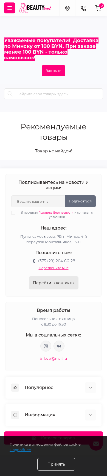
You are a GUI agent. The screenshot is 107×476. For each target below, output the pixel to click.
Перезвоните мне (54, 268)
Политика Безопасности (56, 212)
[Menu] (9, 7)
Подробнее (20, 450)
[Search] (10, 93)
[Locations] (67, 8)
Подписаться (80, 201)
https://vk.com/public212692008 (59, 346)
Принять (56, 464)
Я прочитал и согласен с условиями (57, 215)
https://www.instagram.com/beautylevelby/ (45, 346)
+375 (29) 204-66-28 (56, 261)
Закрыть (53, 70)
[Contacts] (83, 8)
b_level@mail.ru (53, 358)
